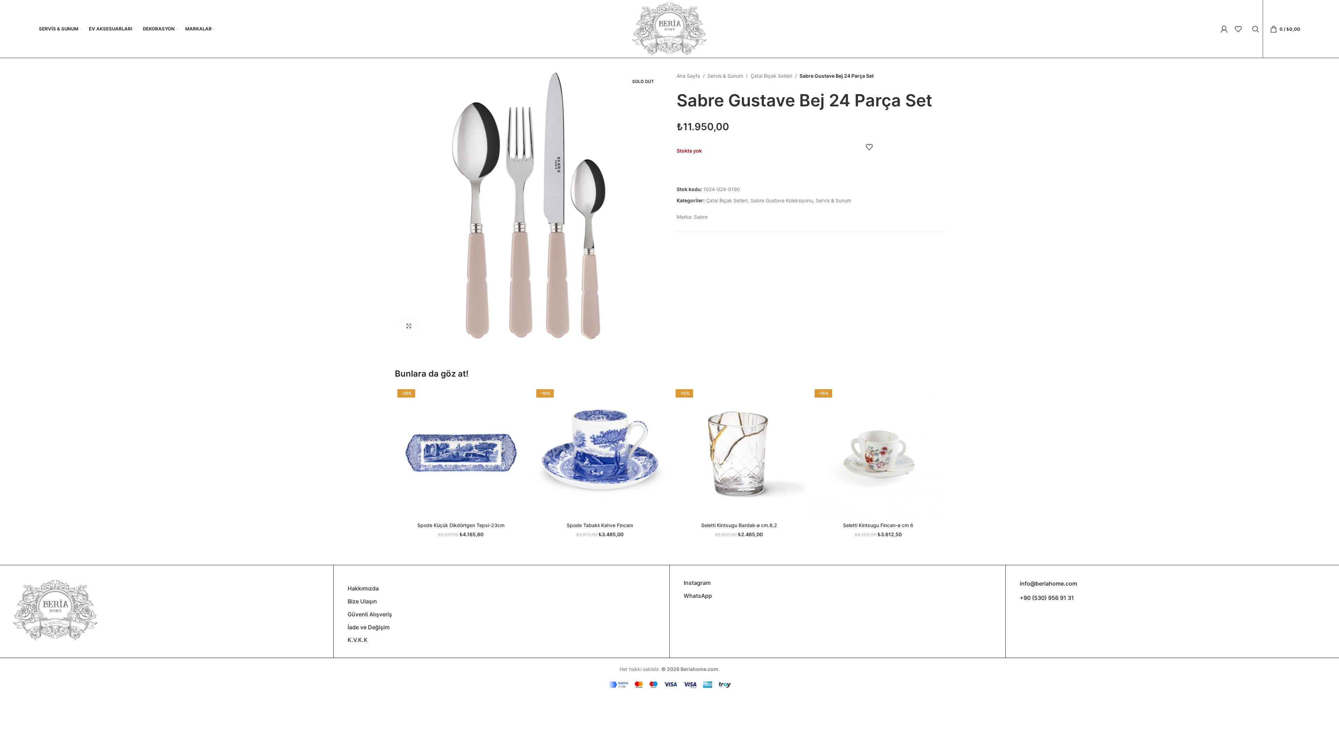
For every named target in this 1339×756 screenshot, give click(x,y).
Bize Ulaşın (362, 601)
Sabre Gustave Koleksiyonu (782, 200)
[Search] (1256, 29)
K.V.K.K (358, 639)
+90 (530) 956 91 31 (1047, 597)
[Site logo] (669, 28)
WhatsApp (698, 595)
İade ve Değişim (369, 627)
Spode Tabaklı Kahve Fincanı (600, 525)
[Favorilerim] (1238, 29)
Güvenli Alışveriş (370, 614)
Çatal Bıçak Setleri (771, 76)
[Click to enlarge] (409, 326)
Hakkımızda (363, 588)
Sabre (700, 217)
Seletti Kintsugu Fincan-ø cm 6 (878, 525)
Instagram (697, 582)
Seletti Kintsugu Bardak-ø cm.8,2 (739, 525)
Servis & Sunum (725, 76)
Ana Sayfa (688, 76)
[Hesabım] (1224, 29)
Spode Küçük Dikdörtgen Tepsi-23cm (460, 525)
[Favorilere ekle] (869, 147)
